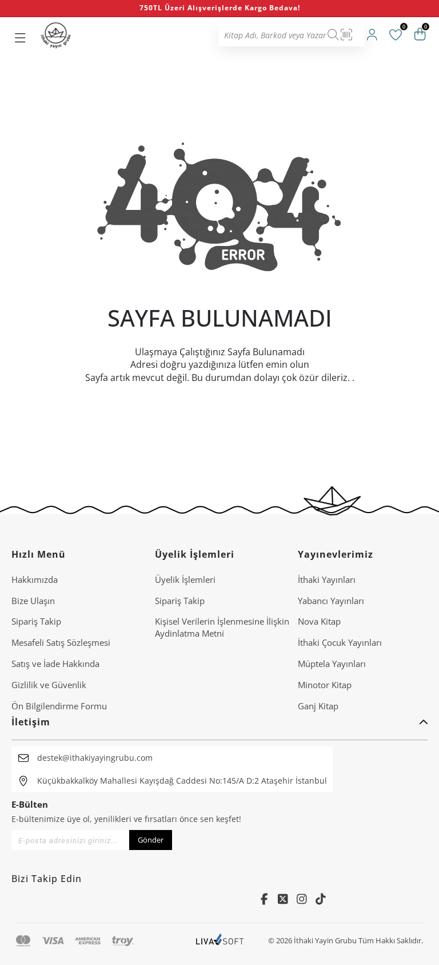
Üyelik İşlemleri (185, 579)
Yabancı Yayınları (331, 600)
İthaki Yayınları (327, 579)
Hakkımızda (34, 579)
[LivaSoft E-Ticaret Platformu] (220, 941)
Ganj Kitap (318, 706)
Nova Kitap (319, 621)
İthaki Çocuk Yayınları (340, 642)
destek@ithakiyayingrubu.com (95, 757)
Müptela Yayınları (332, 663)
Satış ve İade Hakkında (55, 663)
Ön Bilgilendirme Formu (59, 706)
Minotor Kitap (325, 684)
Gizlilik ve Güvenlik (48, 684)
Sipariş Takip (36, 621)
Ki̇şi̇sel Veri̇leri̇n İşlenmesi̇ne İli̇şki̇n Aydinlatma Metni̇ (222, 627)
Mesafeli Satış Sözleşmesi (60, 642)
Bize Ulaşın (33, 600)
